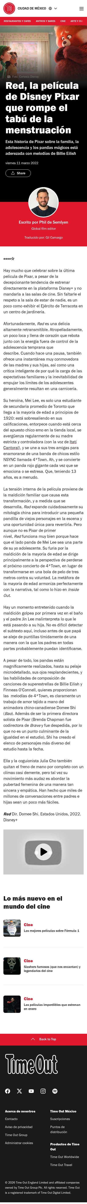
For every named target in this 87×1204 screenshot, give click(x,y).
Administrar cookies (19, 1143)
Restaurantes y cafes (17, 21)
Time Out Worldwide (64, 1157)
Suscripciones (60, 1119)
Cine (62, 21)
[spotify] (54, 1091)
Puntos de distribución (58, 1130)
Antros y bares (45, 21)
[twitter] (19, 1091)
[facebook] (7, 1091)
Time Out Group (16, 1135)
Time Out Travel (61, 1165)
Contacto (11, 1119)
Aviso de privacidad (19, 1127)
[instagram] (43, 1091)
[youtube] (31, 1091)
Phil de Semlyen (53, 223)
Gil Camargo (54, 238)
